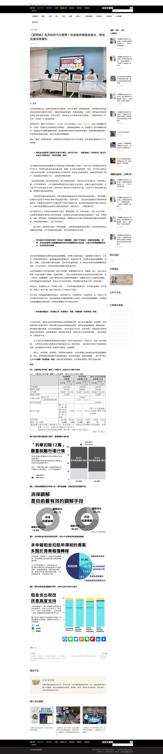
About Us (40, 8)
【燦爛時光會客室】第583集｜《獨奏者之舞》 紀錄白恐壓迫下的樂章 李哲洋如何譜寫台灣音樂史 (124, 116)
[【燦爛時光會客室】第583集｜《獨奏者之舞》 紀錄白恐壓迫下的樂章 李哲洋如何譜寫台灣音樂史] (113, 114)
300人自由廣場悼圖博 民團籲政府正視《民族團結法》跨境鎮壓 (124, 161)
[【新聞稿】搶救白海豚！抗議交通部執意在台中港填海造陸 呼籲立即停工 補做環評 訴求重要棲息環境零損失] (68, 715)
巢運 (34, 648)
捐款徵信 (71, 8)
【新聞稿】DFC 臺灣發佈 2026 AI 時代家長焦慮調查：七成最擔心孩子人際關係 (94, 730)
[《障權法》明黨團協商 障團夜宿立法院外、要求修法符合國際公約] (113, 145)
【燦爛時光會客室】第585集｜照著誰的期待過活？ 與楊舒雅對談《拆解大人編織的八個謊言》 (124, 61)
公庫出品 (33, 10)
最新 (112, 30)
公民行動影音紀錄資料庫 (36, 749)
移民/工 (78, 16)
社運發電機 (88, 16)
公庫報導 (35, 16)
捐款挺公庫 (63, 8)
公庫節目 (99, 16)
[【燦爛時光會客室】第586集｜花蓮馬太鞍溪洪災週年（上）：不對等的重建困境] (113, 40)
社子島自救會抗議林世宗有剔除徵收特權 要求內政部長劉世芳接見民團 (124, 80)
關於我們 (32, 8)
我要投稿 (79, 8)
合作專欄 (118, 16)
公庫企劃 (109, 16)
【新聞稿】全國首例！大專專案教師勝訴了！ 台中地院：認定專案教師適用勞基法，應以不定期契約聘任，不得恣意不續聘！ (48, 658)
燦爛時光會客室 (116, 174)
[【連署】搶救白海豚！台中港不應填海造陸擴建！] (42, 715)
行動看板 (86, 8)
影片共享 (49, 8)
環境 (43, 16)
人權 (50, 16)
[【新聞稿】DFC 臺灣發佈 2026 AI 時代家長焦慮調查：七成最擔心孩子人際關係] (95, 715)
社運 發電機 (48, 680)
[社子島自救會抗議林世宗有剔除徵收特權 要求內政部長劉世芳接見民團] (113, 78)
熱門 (117, 30)
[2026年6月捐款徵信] (113, 133)
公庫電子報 (127, 174)
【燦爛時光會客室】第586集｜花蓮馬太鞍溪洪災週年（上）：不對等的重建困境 (124, 42)
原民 (63, 16)
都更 (70, 16)
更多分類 (35, 22)
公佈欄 (56, 8)
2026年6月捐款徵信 (123, 132)
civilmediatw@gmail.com (126, 751)
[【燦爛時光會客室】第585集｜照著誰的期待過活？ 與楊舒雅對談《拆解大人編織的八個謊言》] (113, 58)
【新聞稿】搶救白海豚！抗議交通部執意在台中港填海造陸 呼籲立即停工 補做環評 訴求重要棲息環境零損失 (67, 731)
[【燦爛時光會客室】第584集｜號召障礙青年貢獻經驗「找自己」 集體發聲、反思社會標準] (113, 96)
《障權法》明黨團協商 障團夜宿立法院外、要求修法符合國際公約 (125, 145)
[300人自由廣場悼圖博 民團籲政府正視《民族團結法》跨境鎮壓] (113, 160)
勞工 (56, 16)
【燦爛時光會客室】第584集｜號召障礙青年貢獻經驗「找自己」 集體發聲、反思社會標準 (124, 97)
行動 (122, 30)
